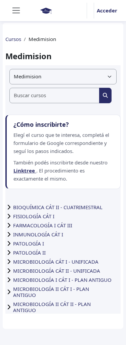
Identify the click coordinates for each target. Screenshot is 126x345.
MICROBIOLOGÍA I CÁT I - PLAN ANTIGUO (62, 279)
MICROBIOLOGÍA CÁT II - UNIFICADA (56, 270)
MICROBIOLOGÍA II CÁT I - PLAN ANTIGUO (51, 291)
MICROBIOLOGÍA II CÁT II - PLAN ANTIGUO (52, 307)
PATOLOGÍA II (29, 252)
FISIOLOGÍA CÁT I (33, 216)
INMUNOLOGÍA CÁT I (38, 234)
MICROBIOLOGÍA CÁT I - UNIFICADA (55, 261)
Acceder (107, 10)
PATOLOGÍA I (28, 243)
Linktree (24, 170)
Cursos (13, 39)
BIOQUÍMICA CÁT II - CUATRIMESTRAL (57, 207)
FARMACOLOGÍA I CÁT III (42, 225)
